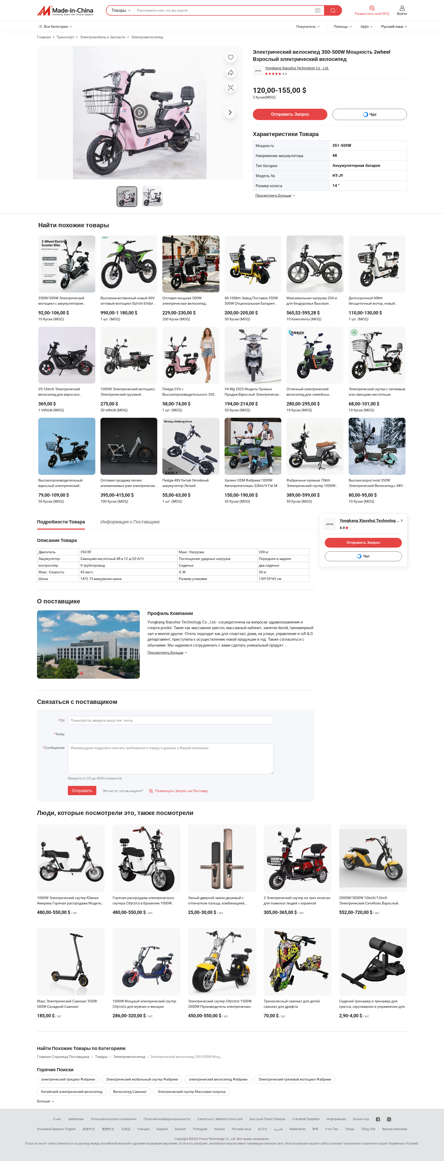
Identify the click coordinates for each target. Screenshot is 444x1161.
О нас (57, 1119)
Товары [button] (119, 10)
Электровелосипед (147, 36)
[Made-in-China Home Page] (65, 10)
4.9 (342, 528)
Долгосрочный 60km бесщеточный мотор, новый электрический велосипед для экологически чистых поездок (374, 301)
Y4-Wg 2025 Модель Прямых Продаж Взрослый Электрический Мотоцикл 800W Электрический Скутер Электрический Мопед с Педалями (253, 392)
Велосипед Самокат (130, 1091)
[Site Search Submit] (333, 10)
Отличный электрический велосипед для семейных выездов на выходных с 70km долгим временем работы (310, 392)
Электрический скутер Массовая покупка (192, 1091)
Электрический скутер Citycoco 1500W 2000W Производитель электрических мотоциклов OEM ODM (220, 1006)
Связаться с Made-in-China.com (220, 1119)
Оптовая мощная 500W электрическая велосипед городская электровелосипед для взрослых (190, 301)
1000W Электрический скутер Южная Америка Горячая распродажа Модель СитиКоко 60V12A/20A (69, 903)
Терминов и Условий (403, 1143)
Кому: (60, 733)
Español (162, 1129)
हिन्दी (315, 1129)
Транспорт (65, 36)
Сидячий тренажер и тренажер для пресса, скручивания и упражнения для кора (372, 1006)
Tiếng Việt (368, 1129)
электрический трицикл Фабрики (68, 1079)
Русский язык (241, 1129)
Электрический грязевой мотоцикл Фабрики (294, 1079)
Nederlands (298, 1129)
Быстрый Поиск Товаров (267, 1119)
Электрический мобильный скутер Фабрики (142, 1079)
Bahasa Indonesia (394, 1129)
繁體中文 (108, 1129)
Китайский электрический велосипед (71, 1091)
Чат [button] (373, 114)
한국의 (262, 1129)
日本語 (126, 1129)
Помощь (341, 26)
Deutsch (180, 1129)
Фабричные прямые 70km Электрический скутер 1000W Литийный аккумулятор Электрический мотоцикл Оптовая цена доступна (310, 483)
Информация (336, 1119)
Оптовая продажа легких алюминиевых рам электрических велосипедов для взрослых (128, 483)
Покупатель (306, 26)
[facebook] (378, 1119)
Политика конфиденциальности (167, 1119)
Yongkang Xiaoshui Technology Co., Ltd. (297, 68)
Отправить (82, 790)
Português (200, 1129)
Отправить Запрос (290, 114)
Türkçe (349, 1129)
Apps (364, 26)
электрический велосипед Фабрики (218, 1079)
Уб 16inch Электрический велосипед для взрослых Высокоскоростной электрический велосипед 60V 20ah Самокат (66, 392)
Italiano (219, 1129)
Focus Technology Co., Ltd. (217, 1139)
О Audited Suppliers (306, 1119)
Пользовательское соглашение (114, 1119)
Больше (44, 1101)
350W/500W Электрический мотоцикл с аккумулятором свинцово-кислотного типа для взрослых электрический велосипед (63, 301)
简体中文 (89, 1129)
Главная (44, 36)
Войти (402, 13)
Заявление (76, 1119)
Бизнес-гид (361, 1119)
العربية (278, 1129)
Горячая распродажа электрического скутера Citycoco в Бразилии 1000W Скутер (143, 903)
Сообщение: (54, 747)
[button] (317, 10)
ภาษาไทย (331, 1129)
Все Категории (56, 26)
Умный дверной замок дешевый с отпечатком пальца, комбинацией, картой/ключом (216, 903)
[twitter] (389, 1119)
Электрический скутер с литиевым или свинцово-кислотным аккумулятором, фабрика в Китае (377, 392)
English (71, 1129)
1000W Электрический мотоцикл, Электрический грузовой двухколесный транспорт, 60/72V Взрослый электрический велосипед (128, 392)
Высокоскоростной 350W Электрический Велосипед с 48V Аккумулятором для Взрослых (376, 483)
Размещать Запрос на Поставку (178, 790)
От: (62, 720)
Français (143, 1129)
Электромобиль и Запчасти (102, 36)
